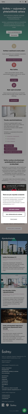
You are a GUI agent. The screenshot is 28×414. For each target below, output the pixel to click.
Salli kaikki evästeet (14, 209)
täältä (12, 204)
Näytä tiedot (13, 219)
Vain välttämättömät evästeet (14, 214)
